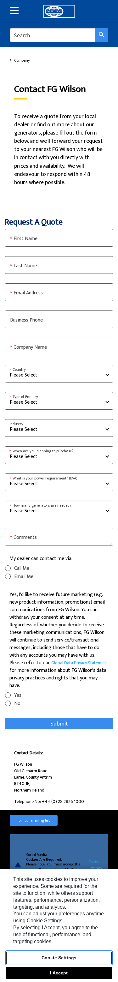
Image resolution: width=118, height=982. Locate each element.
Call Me (21, 568)
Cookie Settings (95, 864)
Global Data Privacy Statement (79, 662)
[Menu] (14, 10)
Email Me (23, 576)
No (17, 703)
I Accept (59, 972)
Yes (17, 695)
